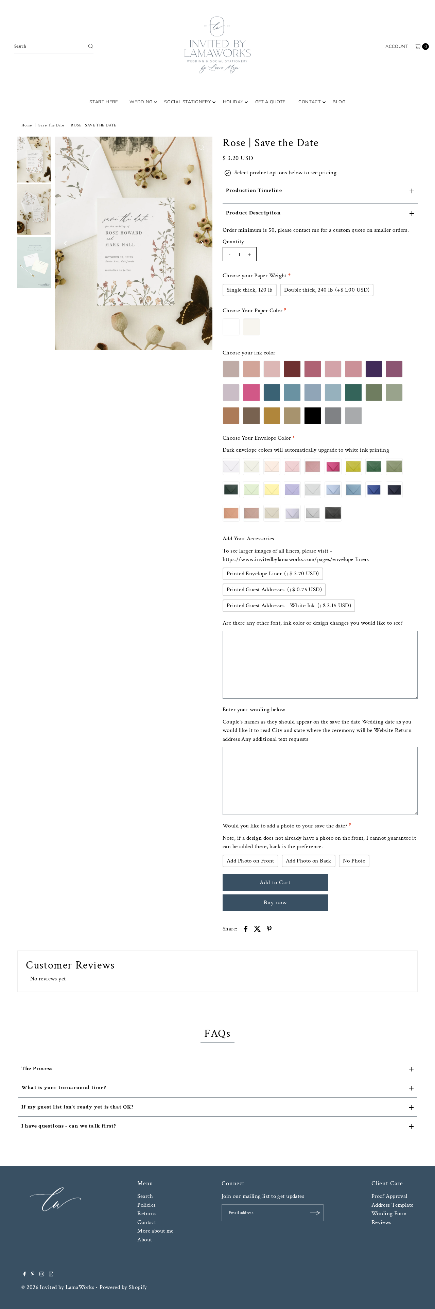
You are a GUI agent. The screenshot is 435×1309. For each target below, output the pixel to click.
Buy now (275, 902)
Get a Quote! (271, 102)
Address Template (392, 1205)
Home (26, 125)
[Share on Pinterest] (269, 928)
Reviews (381, 1222)
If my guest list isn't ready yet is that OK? (77, 1107)
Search (145, 1196)
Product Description (253, 212)
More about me (155, 1231)
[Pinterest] (33, 1275)
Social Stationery (187, 102)
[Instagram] (41, 1275)
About (144, 1239)
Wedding (141, 102)
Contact (309, 102)
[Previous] (65, 243)
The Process (37, 1068)
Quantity (233, 241)
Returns (146, 1213)
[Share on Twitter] (257, 928)
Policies (146, 1205)
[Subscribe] (315, 1212)
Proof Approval (389, 1196)
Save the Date (51, 125)
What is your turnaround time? (63, 1087)
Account (396, 46)
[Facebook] (24, 1275)
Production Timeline (254, 190)
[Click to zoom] (201, 147)
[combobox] (53, 46)
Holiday (233, 102)
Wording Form (389, 1213)
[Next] (201, 243)
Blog (339, 102)
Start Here (103, 102)
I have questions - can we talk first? (68, 1126)
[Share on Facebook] (246, 928)
